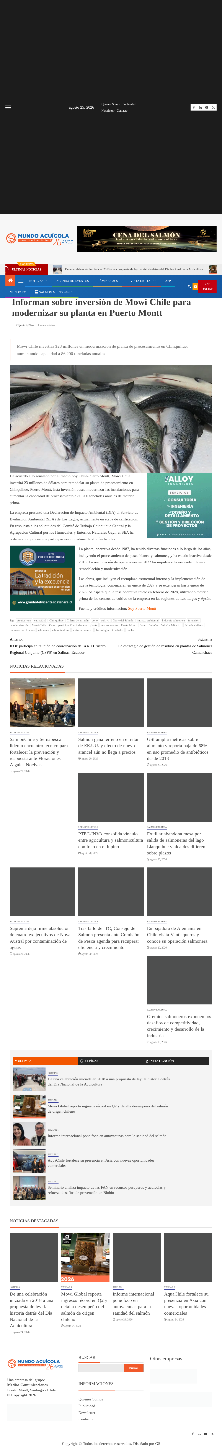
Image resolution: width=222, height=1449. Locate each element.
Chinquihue (56, 620)
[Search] (189, 286)
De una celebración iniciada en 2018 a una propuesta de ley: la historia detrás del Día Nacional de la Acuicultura (134, 269)
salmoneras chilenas (22, 630)
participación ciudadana (72, 625)
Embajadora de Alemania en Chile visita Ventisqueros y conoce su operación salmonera (177, 935)
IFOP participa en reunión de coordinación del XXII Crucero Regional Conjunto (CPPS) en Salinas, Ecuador (58, 646)
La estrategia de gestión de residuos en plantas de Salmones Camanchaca (165, 646)
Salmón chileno (194, 625)
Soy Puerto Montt (142, 608)
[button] (20, 280)
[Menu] (20, 280)
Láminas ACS (108, 281)
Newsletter (107, 110)
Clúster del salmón (78, 620)
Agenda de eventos (72, 281)
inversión (193, 620)
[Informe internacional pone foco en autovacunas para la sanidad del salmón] (29, 1134)
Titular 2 (53, 1154)
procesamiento (109, 625)
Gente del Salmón (123, 620)
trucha (130, 630)
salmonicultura (60, 630)
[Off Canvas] (8, 107)
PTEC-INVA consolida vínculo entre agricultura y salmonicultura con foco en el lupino (110, 840)
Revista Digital (139, 281)
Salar (143, 625)
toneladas (117, 630)
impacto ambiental (148, 620)
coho (95, 620)
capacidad (40, 620)
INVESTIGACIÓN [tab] (161, 1061)
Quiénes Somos (110, 104)
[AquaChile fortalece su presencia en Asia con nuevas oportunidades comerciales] (29, 1161)
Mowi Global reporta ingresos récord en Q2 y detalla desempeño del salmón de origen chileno (84, 1306)
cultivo (105, 620)
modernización (20, 625)
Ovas (52, 625)
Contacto (122, 110)
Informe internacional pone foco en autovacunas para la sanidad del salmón (107, 1136)
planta (93, 625)
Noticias (36, 281)
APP (168, 281)
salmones (43, 630)
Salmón (153, 625)
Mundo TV (18, 292)
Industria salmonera (173, 620)
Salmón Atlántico (171, 625)
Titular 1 (53, 1100)
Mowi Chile (39, 625)
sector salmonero (82, 630)
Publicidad (128, 104)
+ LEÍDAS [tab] (91, 1061)
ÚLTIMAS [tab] (24, 1061)
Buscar (86, 1357)
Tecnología (102, 630)
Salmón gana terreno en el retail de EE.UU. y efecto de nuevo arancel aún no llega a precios (109, 746)
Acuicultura (24, 620)
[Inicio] (10, 281)
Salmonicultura (19, 732)
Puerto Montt (129, 625)
